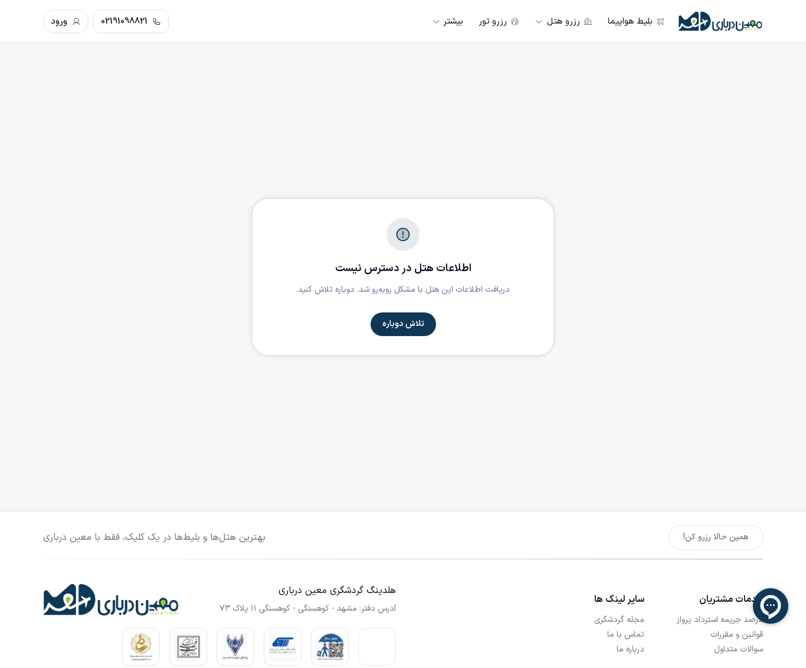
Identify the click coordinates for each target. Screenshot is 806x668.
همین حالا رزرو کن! (716, 537)
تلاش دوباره (403, 324)
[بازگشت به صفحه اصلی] (721, 21)
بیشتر (453, 21)
